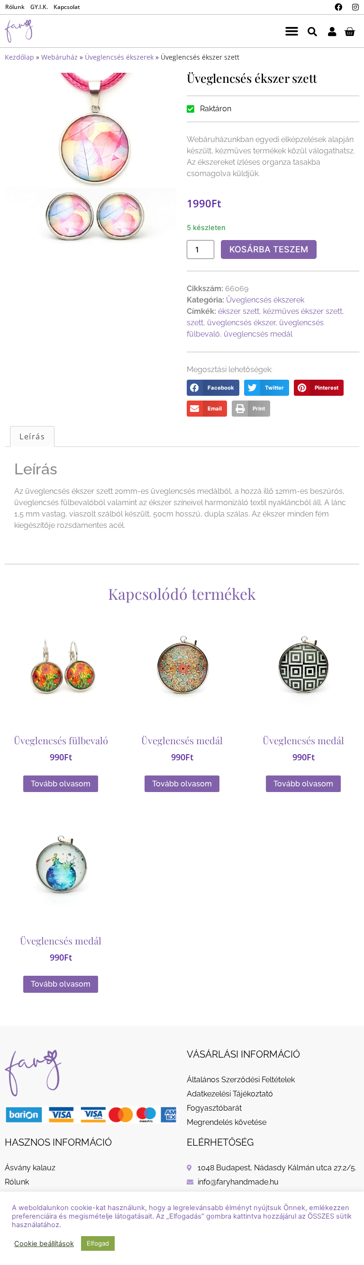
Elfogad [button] (98, 1243)
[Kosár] (349, 31)
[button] (291, 31)
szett (195, 322)
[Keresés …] (312, 31)
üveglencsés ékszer (241, 322)
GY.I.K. (39, 7)
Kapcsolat (67, 7)
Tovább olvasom (61, 783)
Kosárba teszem (268, 249)
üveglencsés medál (258, 334)
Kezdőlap (19, 57)
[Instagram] (355, 7)
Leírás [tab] (32, 436)
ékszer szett (238, 311)
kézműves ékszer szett (302, 311)
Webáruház (59, 57)
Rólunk (15, 7)
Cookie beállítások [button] (44, 1243)
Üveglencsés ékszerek (119, 57)
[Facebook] (338, 7)
